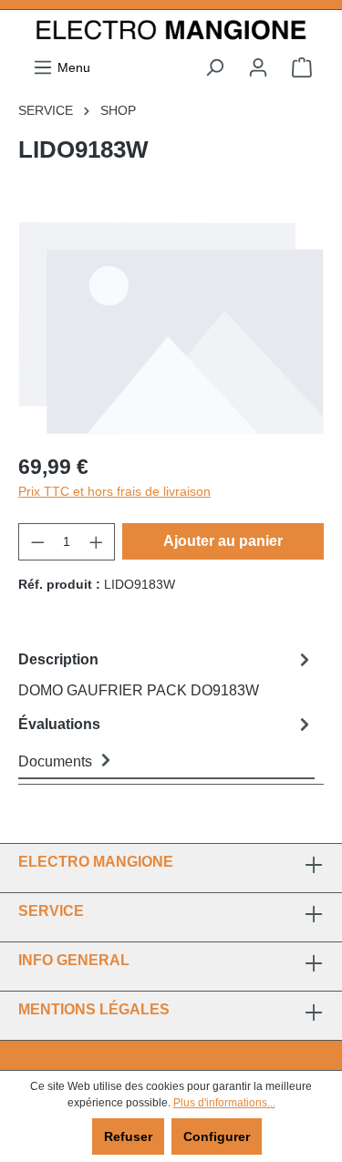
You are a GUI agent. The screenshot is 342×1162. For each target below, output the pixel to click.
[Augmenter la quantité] (97, 541)
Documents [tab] (57, 761)
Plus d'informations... (224, 1102)
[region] (171, 327)
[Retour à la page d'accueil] (171, 32)
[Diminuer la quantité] (37, 541)
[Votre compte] (258, 67)
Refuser (128, 1136)
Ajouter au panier (223, 541)
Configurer (216, 1136)
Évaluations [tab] (59, 724)
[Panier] (302, 67)
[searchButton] (214, 67)
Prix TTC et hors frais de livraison (114, 491)
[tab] (166, 674)
